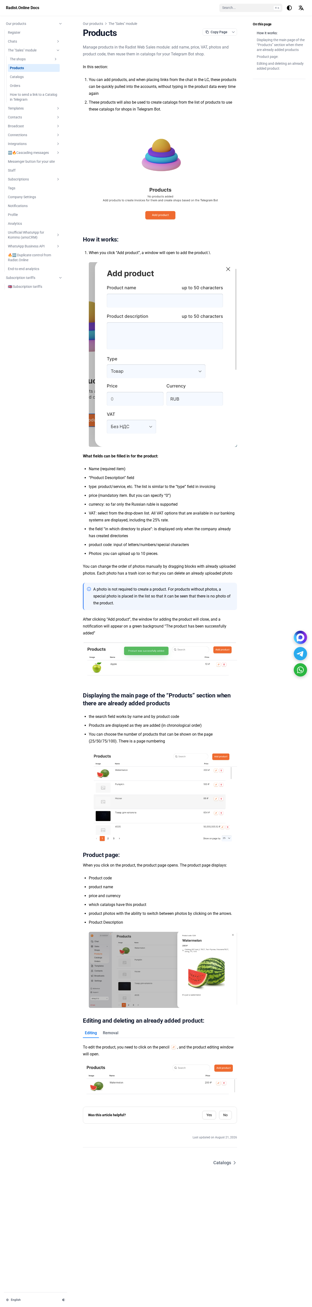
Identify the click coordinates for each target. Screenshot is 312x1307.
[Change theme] (289, 8)
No (225, 1115)
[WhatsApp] (300, 670)
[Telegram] (300, 653)
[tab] (91, 1033)
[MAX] (300, 637)
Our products (93, 24)
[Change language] (301, 8)
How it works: (267, 33)
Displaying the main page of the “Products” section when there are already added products (281, 45)
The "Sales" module (123, 24)
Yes (209, 1115)
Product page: (267, 57)
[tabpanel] (160, 1066)
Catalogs (222, 1162)
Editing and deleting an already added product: (280, 66)
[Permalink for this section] (122, 239)
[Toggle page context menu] (233, 32)
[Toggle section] (60, 23)
